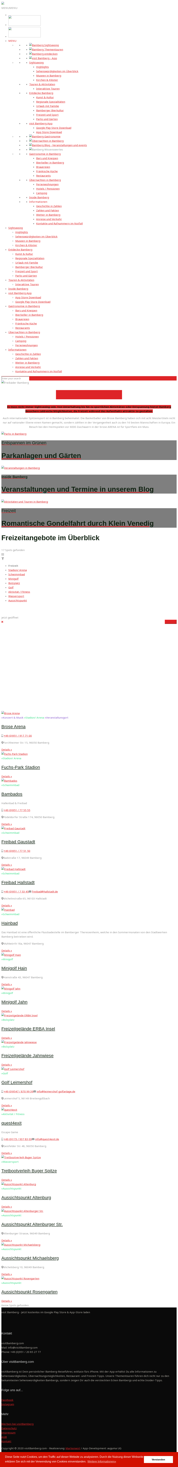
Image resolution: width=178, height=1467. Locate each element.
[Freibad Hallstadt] (13, 869)
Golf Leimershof (16, 1082)
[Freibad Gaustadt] (13, 828)
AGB (4, 1437)
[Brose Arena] (10, 713)
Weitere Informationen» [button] (101, 1461)
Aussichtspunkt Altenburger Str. (32, 1224)
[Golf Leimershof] (12, 1069)
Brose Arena (13, 726)
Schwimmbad (16, 574)
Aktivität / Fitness (19, 591)
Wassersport (16, 596)
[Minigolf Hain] (11, 955)
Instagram (7, 1404)
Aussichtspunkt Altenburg (26, 1197)
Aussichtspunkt (17, 600)
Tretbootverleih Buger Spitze (29, 1170)
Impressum (8, 1432)
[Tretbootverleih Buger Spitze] (21, 1157)
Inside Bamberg (39, 197)
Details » (170, 621)
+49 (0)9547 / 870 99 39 (18, 1091)
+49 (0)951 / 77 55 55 (17, 810)
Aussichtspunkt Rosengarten (29, 1291)
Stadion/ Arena (17, 570)
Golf (11, 587)
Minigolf (13, 578)
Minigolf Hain (14, 968)
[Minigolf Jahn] (10, 988)
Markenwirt (73, 1448)
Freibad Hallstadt (18, 882)
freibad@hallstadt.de (45, 891)
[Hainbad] (8, 909)
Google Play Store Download (53, 127)
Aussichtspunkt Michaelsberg (30, 1258)
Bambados (11, 794)
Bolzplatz (14, 583)
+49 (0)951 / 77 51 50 (17, 851)
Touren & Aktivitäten (42, 84)
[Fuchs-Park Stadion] (14, 754)
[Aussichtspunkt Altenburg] (18, 1184)
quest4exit (11, 1123)
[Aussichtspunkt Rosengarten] (20, 1278)
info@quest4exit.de (47, 1139)
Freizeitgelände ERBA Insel (28, 1028)
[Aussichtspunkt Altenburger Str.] (22, 1211)
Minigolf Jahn (14, 1002)
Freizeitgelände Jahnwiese (27, 1055)
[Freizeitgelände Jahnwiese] (19, 1042)
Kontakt (6, 1441)
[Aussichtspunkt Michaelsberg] (20, 1244)
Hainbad (9, 923)
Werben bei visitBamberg (17, 1424)
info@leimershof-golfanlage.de (56, 1091)
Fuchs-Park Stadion (20, 767)
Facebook (7, 1400)
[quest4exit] (9, 1109)
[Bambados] (9, 780)
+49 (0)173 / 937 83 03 (18, 1139)
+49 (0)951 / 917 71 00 (18, 735)
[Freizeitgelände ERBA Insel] (19, 1015)
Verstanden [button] (158, 1459)
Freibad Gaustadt (18, 841)
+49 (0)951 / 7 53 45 (16, 891)
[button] (9, 8)
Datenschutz (9, 1428)
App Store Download (49, 132)
